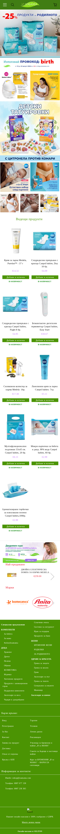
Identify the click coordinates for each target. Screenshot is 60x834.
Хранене (8, 652)
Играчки (7, 674)
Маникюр (38, 690)
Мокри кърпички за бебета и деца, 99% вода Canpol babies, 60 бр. (44, 449)
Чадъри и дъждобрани (14, 700)
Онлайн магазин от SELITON (30, 831)
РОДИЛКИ (39, 650)
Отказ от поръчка (10, 754)
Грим (36, 672)
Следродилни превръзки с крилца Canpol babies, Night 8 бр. (15, 326)
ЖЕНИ (34, 641)
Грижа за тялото (41, 681)
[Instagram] (11, 794)
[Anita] (42, 603)
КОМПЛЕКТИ (8, 630)
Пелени (7, 661)
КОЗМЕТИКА (10, 670)
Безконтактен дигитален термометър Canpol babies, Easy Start (44, 326)
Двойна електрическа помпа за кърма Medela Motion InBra (35, 571)
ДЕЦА (4, 648)
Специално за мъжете (44, 686)
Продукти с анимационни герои (15, 684)
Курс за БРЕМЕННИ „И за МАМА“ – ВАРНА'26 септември (42, 762)
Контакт (5, 737)
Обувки (7, 665)
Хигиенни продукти (13, 679)
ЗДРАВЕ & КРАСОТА (41, 659)
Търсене (33, 720)
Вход (4, 720)
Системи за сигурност (44, 627)
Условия (33, 726)
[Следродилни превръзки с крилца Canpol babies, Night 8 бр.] (15, 304)
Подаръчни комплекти (14, 691)
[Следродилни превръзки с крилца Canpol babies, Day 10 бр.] (44, 240)
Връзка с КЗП (8, 760)
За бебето (8, 634)
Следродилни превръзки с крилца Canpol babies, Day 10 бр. (44, 263)
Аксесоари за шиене (40, 695)
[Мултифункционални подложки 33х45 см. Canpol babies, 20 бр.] (15, 427)
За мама (7, 638)
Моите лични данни (31, 822)
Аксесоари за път (42, 677)
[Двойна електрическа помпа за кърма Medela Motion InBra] (12, 574)
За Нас (5, 732)
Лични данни (36, 732)
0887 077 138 (20, 783)
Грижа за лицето (41, 663)
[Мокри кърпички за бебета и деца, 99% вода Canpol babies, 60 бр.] (44, 427)
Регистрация (7, 726)
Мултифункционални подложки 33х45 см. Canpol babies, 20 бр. (15, 449)
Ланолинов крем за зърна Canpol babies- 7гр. (45, 388)
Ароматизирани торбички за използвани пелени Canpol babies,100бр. (15, 512)
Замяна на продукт (10, 743)
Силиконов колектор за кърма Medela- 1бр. (15, 388)
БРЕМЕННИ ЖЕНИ (43, 645)
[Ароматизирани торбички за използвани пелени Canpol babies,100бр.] (15, 490)
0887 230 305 (20, 789)
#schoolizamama (11, 643)
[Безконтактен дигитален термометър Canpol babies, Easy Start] (44, 304)
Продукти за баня (42, 636)
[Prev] (5, 85)
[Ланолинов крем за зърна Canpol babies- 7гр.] (44, 367)
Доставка (6, 748)
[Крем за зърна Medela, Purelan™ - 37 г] (15, 240)
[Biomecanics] (17, 603)
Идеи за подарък (41, 631)
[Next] (25, 85)
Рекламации (35, 737)
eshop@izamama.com (21, 778)
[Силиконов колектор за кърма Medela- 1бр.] (15, 367)
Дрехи (7, 657)
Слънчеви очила (41, 622)
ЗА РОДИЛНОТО (42, 654)
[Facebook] (5, 794)
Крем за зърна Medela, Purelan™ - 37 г (15, 262)
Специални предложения (13, 625)
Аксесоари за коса (12, 695)
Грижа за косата (41, 668)
